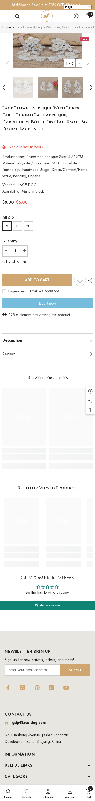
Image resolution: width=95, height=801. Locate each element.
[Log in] (76, 16)
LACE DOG (27, 184)
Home (6, 27)
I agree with (17, 291)
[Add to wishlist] (80, 280)
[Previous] (80, 63)
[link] (24, 457)
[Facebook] (8, 687)
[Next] (88, 63)
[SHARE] (89, 280)
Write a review (48, 605)
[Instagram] (22, 687)
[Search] (17, 16)
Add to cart (37, 280)
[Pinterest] (37, 687)
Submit (75, 670)
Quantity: (10, 241)
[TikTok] (51, 687)
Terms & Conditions (44, 291)
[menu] (5, 16)
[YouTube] (66, 687)
